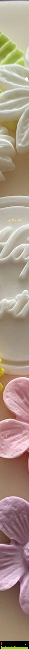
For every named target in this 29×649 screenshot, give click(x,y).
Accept (14, 648)
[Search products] (27, 79)
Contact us (8, 2)
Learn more (17, 646)
